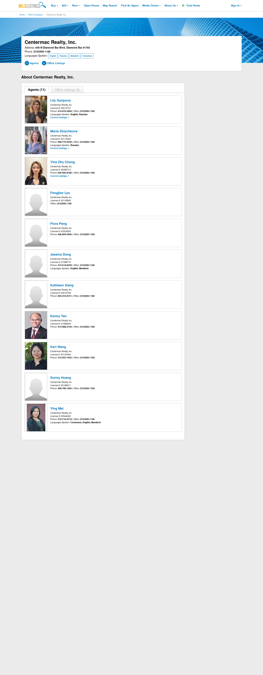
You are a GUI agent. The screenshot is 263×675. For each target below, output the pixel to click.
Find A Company (35, 14)
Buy (53, 5)
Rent (75, 5)
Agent (130, 5)
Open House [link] (91, 5)
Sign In (235, 5)
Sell (64, 5)
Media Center (150, 5)
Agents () (36, 89)
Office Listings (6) (67, 89)
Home (22, 14)
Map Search (110, 5)
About (170, 5)
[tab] (37, 89)
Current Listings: (59, 117)
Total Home (193, 5)
